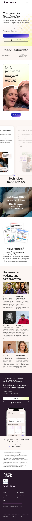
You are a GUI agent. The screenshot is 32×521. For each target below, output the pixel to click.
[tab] (13, 175)
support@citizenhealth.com (16, 444)
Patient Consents (16, 514)
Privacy (8, 514)
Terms (4, 514)
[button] (27, 2)
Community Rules (25, 514)
